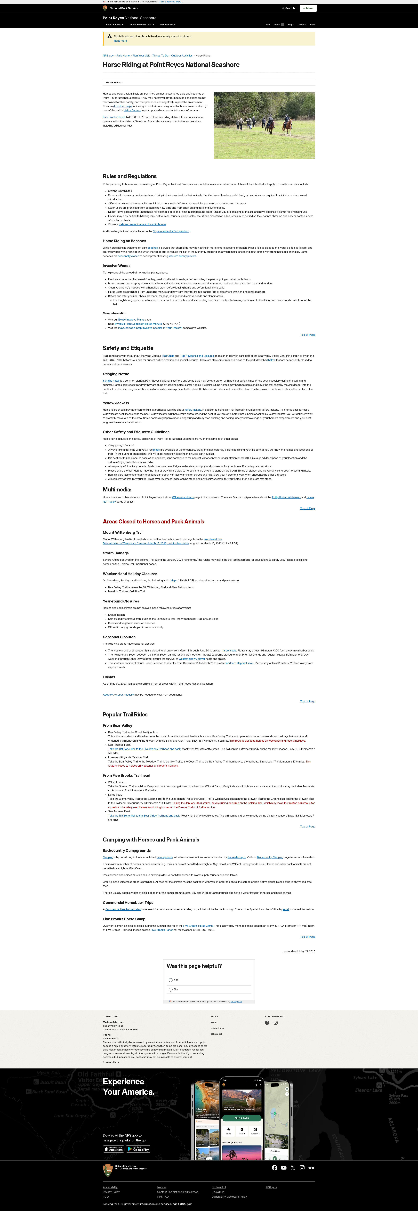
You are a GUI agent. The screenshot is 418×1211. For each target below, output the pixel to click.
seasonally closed (128, 256)
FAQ (215, 1022)
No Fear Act (219, 1187)
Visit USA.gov (182, 1204)
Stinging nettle (111, 380)
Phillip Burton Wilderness (286, 497)
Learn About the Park (141, 24)
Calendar (301, 24)
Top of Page (307, 334)
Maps (291, 24)
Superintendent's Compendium (171, 231)
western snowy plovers (182, 256)
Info (268, 24)
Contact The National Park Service (177, 1192)
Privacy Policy (111, 1192)
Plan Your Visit (113, 24)
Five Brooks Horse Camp (198, 925)
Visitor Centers (132, 110)
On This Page (120, 82)
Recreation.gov (237, 857)
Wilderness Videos (183, 497)
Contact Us (110, 1062)
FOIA (106, 1196)
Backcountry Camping (270, 857)
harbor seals (229, 650)
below (271, 360)
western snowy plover (192, 658)
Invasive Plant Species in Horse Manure (138, 323)
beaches (153, 247)
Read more (120, 40)
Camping (108, 857)
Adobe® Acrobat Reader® (118, 694)
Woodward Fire (213, 539)
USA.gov (271, 1187)
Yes (176, 979)
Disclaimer (218, 1192)
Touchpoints (236, 1001)
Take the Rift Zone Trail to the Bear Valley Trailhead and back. (144, 815)
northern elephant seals (240, 663)
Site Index (218, 1028)
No (176, 989)
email (286, 909)
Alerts (278, 24)
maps (156, 449)
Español (217, 1034)
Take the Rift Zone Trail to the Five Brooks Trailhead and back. (144, 749)
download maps (122, 106)
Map (173, 580)
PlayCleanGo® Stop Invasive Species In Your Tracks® (150, 327)
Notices (161, 1187)
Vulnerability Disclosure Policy (229, 1196)
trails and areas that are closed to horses (142, 224)
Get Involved (166, 24)
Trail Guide (168, 355)
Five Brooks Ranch (114, 117)
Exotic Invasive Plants (131, 319)
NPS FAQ (163, 1196)
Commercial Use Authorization (123, 909)
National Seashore (129, 18)
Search (290, 8)
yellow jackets (193, 409)
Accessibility (110, 1187)
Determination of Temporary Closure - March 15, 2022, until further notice (146, 543)
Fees (312, 24)
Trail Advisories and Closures (197, 355)
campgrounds (165, 857)
